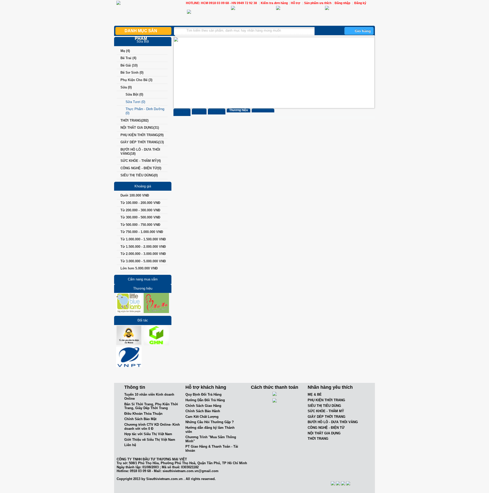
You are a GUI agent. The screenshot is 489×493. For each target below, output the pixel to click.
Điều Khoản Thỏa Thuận (143, 414)
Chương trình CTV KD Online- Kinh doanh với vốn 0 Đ (152, 427)
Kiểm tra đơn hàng (274, 3)
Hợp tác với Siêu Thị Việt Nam (148, 434)
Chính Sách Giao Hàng (203, 406)
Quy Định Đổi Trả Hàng (203, 394)
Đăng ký (360, 3)
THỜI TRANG (318, 438)
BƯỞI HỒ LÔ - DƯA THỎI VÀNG (333, 422)
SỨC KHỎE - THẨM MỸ (326, 411)
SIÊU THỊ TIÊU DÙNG (324, 406)
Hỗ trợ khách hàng (205, 387)
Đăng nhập (342, 3)
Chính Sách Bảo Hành (202, 411)
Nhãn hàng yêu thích (330, 387)
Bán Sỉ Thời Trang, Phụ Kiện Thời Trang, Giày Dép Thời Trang (151, 406)
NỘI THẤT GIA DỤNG (324, 433)
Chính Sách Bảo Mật (140, 419)
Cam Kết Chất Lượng (202, 417)
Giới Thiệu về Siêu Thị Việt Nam (149, 440)
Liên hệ (130, 445)
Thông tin (134, 387)
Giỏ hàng (363, 31)
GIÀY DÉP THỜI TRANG (326, 417)
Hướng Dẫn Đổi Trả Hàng (205, 400)
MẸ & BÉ (315, 394)
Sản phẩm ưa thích (317, 3)
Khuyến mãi (263, 110)
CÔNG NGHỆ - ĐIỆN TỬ (326, 428)
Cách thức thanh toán (274, 387)
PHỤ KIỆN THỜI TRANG (326, 400)
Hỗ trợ (296, 3)
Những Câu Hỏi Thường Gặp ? (209, 422)
